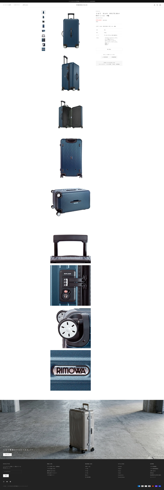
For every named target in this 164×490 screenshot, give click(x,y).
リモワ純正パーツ (50, 475)
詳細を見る (7, 454)
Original (119, 468)
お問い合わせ (25, 4)
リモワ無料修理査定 (154, 468)
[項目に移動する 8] (43, 44)
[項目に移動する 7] (43, 40)
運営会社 (152, 473)
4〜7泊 (86, 473)
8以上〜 (86, 475)
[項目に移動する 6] (43, 35)
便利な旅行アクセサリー (52, 473)
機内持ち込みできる (51, 470)
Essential (120, 466)
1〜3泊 (86, 468)
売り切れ (109, 49)
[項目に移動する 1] (43, 12)
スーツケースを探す (7, 4)
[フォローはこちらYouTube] (7, 481)
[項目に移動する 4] (43, 26)
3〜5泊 (86, 470)
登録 (6, 475)
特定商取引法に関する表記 (155, 475)
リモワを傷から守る (51, 468)
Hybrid (119, 473)
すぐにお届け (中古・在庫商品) (53, 466)
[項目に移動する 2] (43, 17)
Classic (119, 470)
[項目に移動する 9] (43, 49)
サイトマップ (153, 477)
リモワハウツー (17, 4)
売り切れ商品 (88, 477)
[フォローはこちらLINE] (10, 481)
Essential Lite (120, 475)
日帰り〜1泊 (87, 466)
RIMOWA (98, 11)
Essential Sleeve (121, 477)
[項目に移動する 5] (43, 31)
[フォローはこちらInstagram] (3, 481)
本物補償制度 (114, 57)
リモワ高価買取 (153, 466)
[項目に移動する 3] (43, 21)
